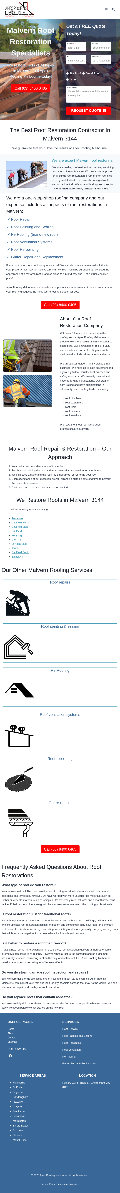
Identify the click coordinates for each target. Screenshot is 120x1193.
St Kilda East (19, 543)
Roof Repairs (70, 1028)
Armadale (17, 518)
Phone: (95, 44)
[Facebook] (10, 1056)
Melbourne (19, 1082)
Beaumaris (19, 1116)
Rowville (18, 1101)
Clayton (17, 1106)
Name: (70, 44)
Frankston (19, 1111)
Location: (96, 57)
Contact (12, 1037)
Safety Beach (20, 1125)
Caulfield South (20, 552)
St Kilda (17, 1087)
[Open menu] (106, 9)
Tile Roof (75, 73)
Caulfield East (20, 526)
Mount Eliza (20, 1140)
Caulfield (17, 531)
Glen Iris (17, 539)
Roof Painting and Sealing (32, 227)
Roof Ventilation (71, 1049)
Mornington (19, 1120)
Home (11, 1028)
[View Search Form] (113, 9)
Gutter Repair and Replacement (37, 257)
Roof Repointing (71, 1042)
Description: (72, 87)
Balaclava (17, 556)
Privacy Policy (48, 1184)
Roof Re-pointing (25, 249)
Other (73, 79)
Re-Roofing (20, 234)
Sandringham (20, 1097)
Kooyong (17, 535)
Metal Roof (93, 73)
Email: (70, 57)
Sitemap (12, 1041)
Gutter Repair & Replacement (79, 1063)
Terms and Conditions (68, 1184)
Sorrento (18, 1130)
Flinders (17, 1135)
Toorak (15, 548)
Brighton (17, 1092)
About (11, 1033)
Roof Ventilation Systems (31, 242)
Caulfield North (20, 522)
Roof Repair (21, 219)
